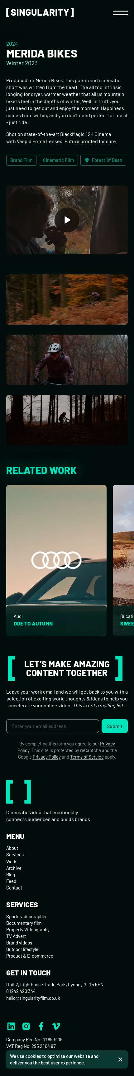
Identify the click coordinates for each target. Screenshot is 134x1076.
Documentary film (23, 923)
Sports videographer (26, 916)
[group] (56, 560)
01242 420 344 (21, 991)
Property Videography (28, 929)
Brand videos (19, 942)
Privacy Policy (47, 757)
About (12, 848)
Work (11, 861)
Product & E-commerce (29, 956)
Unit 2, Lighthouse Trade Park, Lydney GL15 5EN (54, 984)
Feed (11, 881)
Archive (14, 868)
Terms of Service (87, 757)
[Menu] (120, 12)
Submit (114, 726)
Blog (10, 874)
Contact (14, 887)
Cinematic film (58, 160)
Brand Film (21, 160)
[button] (67, 220)
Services (15, 854)
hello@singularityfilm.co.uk (33, 998)
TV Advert (16, 936)
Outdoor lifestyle (22, 949)
